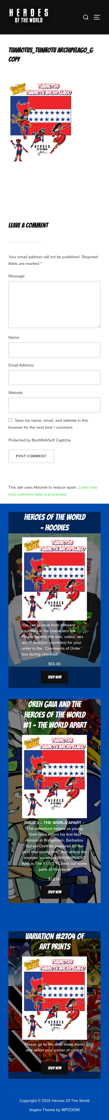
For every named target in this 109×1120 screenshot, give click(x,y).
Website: (16, 392)
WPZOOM (70, 1110)
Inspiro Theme (42, 1110)
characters (59, 631)
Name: (14, 337)
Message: (17, 276)
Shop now (54, 677)
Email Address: (21, 365)
